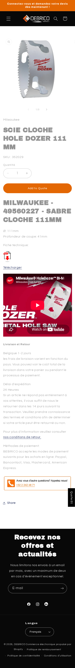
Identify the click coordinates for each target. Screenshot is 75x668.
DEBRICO (19, 644)
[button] (8, 18)
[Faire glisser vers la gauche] (28, 109)
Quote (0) (71, 497)
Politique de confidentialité (23, 656)
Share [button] (11, 502)
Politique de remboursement (44, 649)
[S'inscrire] (62, 588)
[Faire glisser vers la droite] (46, 109)
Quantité (9, 165)
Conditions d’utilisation (58, 656)
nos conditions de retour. (22, 437)
